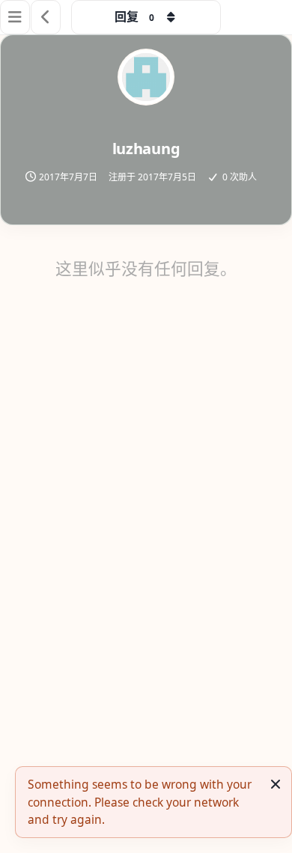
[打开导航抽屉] (15, 17)
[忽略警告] (275, 784)
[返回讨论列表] (46, 17)
